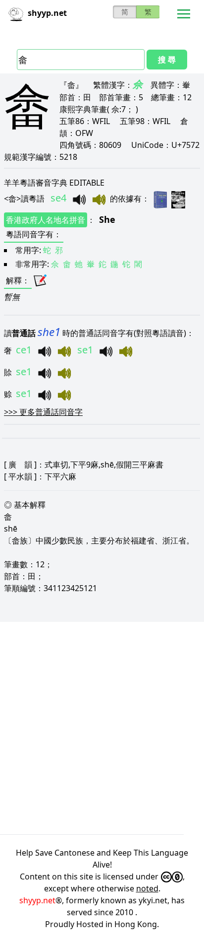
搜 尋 (167, 59)
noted (147, 888)
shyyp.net (37, 900)
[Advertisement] (102, 728)
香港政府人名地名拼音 (45, 219)
